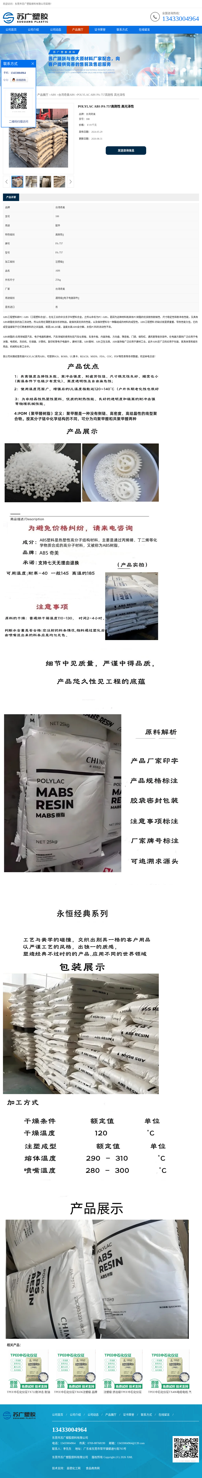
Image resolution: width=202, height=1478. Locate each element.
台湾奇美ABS (66, 94)
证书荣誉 (100, 29)
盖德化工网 (73, 1468)
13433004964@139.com (131, 1443)
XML (130, 1457)
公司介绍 (33, 29)
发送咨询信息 (126, 150)
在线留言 (144, 29)
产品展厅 (77, 29)
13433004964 (180, 18)
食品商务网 (93, 1468)
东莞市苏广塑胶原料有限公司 (70, 1457)
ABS (53, 94)
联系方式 (122, 29)
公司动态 (55, 29)
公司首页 (11, 29)
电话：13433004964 (64, 1443)
